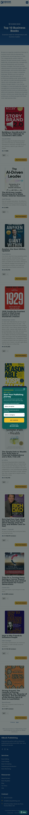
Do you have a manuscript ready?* (12, 403)
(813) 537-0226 (14, 426)
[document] (14, 407)
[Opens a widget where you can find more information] (23, 812)
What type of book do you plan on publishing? (11, 410)
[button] (24, 389)
